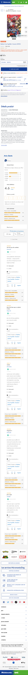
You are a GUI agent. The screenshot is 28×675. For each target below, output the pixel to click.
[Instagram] (11, 602)
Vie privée (11, 668)
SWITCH (4, 55)
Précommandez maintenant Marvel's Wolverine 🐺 (14, 6)
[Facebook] (3, 602)
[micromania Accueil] (9, 2)
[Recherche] (24, 2)
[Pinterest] (20, 602)
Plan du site (16, 668)
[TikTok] (16, 602)
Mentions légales (21, 666)
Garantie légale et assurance (11, 666)
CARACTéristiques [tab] (13, 110)
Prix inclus (22, 65)
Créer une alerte (15, 69)
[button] (14, 607)
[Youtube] (24, 602)
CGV (3, 666)
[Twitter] (7, 602)
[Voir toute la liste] (18, 2)
